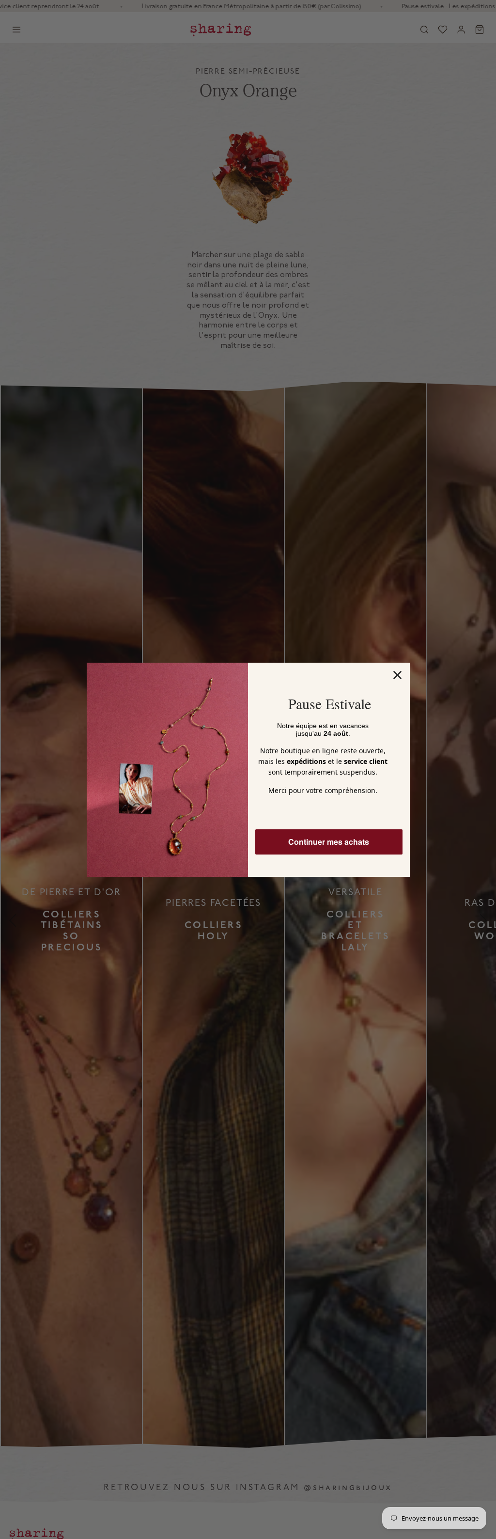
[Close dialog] (397, 675)
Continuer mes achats (328, 841)
